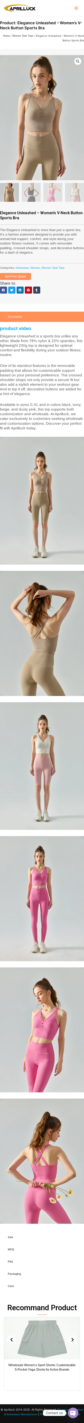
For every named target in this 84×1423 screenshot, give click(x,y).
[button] (3, 290)
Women (35, 267)
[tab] (42, 317)
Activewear (22, 267)
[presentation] (11, 1340)
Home (6, 35)
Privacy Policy (48, 1414)
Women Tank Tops (22, 35)
